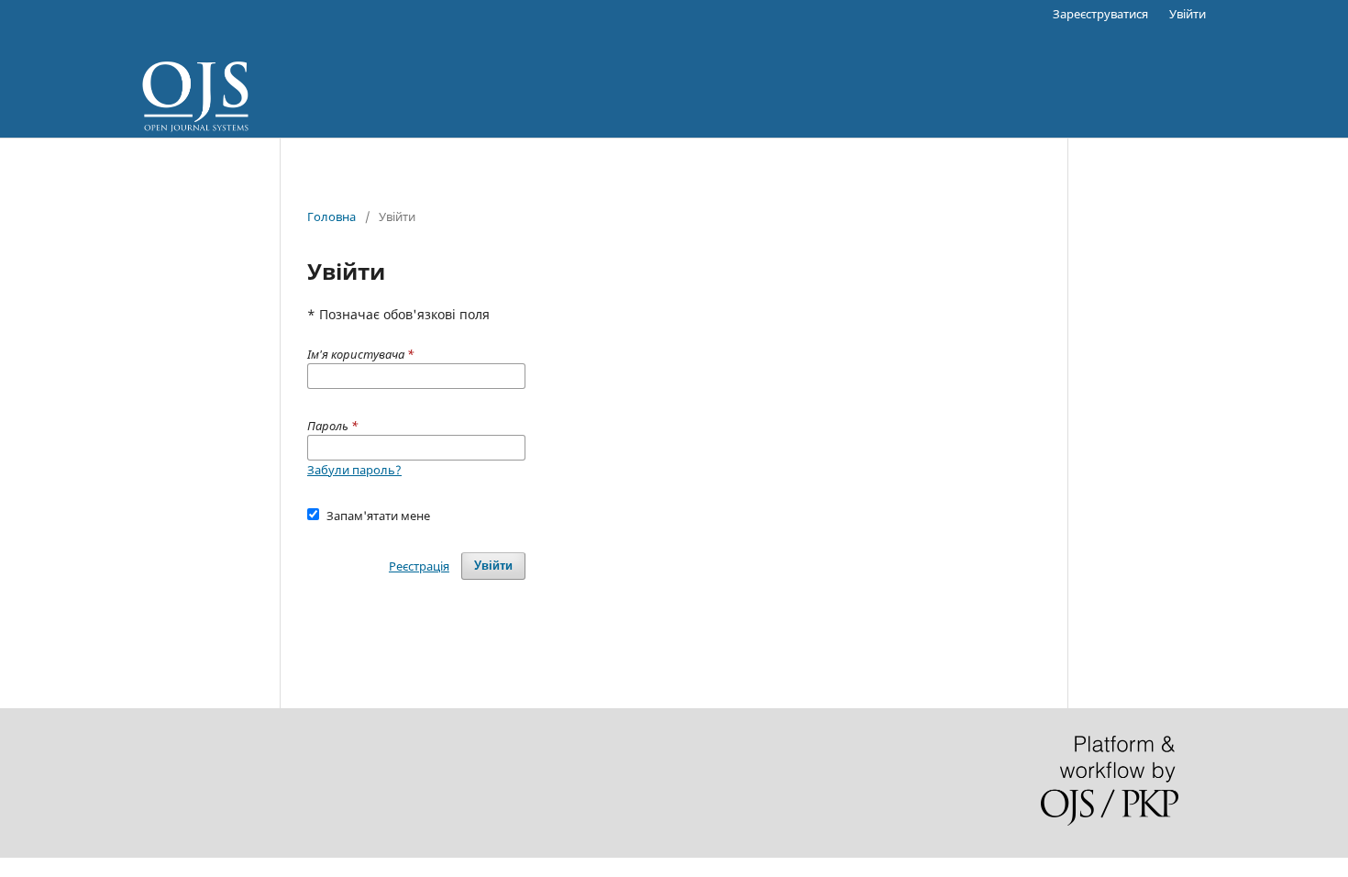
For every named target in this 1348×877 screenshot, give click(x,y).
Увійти (1187, 14)
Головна (331, 216)
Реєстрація (419, 566)
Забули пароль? (354, 469)
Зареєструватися (1100, 14)
